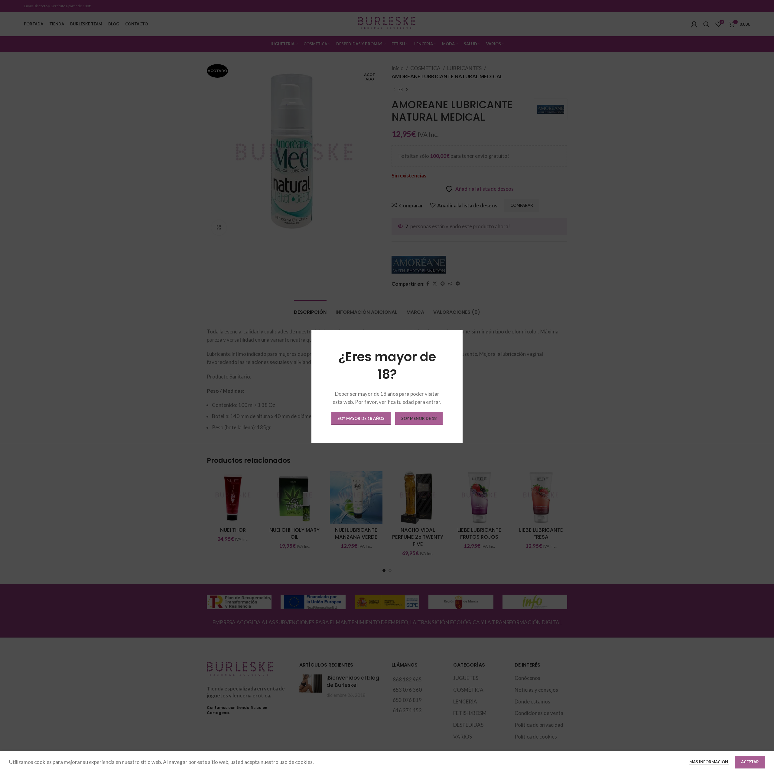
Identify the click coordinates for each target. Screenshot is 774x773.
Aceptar (750, 761)
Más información (709, 761)
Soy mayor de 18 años (361, 418)
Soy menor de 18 (419, 418)
